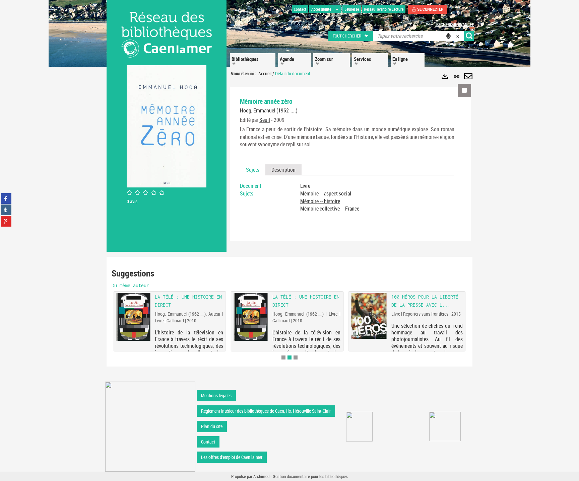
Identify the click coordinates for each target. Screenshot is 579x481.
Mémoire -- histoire (320, 201)
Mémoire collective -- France (329, 208)
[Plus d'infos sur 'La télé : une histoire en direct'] (251, 317)
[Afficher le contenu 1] (283, 357)
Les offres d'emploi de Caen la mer (231, 457)
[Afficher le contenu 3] (296, 357)
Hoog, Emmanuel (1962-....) (269, 110)
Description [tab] (283, 169)
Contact (208, 441)
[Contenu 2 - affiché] (289, 357)
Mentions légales (216, 395)
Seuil (264, 120)
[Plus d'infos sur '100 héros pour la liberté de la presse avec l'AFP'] (369, 316)
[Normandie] (445, 426)
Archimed (261, 476)
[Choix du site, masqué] (337, 9)
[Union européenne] (359, 427)
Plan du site (211, 426)
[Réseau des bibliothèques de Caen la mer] (150, 426)
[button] (351, 36)
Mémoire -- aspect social (325, 193)
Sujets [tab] (252, 169)
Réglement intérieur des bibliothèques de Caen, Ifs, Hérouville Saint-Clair (266, 411)
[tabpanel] (347, 197)
